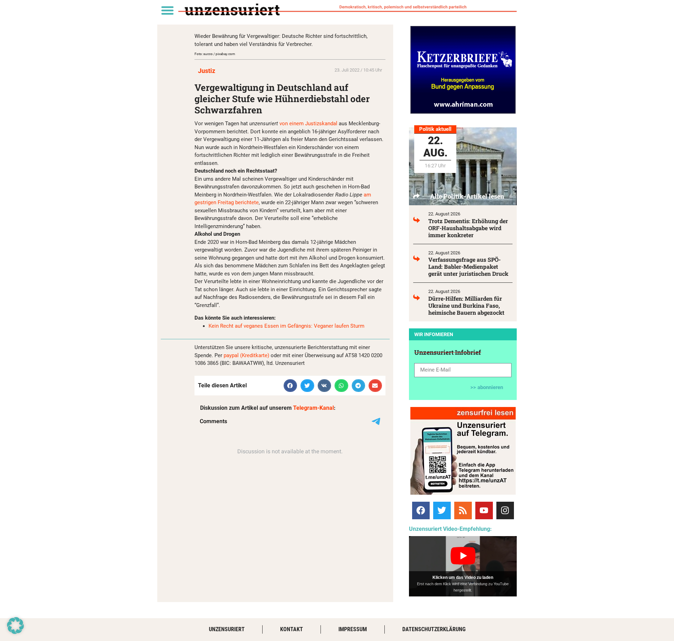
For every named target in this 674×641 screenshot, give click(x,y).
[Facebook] (421, 510)
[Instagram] (505, 510)
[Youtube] (484, 510)
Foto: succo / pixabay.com (214, 54)
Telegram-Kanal (313, 408)
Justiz (206, 70)
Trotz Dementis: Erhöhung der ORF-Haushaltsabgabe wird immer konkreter (468, 228)
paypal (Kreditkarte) (246, 355)
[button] (167, 10)
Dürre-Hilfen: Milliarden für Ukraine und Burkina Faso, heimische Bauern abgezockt (466, 305)
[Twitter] (442, 510)
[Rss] (463, 510)
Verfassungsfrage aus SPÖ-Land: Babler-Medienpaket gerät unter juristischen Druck (468, 266)
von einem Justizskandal (308, 123)
